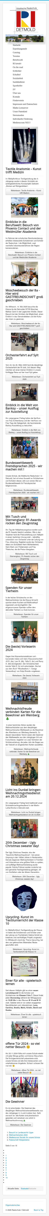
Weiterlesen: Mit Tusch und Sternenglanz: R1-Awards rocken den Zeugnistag (24, 556)
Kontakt (16, 97)
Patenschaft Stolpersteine (19, 1139)
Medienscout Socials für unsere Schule (24, 1137)
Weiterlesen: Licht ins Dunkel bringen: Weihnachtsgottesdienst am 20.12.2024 (25, 813)
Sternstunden (18, 115)
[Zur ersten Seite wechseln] (7, 1150)
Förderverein (18, 100)
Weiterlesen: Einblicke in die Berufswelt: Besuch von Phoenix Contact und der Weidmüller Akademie (24, 255)
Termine (16, 56)
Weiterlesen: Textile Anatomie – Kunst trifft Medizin (25, 191)
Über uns (17, 93)
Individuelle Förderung (23, 119)
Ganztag (16, 52)
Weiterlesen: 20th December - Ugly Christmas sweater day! (26, 877)
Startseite (17, 45)
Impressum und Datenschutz (25, 104)
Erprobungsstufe (20, 49)
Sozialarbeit (18, 78)
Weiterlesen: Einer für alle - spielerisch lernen (25, 1015)
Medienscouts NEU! (21, 122)
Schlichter (17, 71)
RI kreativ (17, 63)
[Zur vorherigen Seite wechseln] (7, 1153)
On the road (18, 67)
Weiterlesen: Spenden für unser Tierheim (25, 615)
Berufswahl (18, 60)
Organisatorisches (13, 1205)
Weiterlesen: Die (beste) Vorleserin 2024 (26, 676)
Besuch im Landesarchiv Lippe (21, 1132)
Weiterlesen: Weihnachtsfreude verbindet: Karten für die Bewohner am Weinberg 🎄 (24, 751)
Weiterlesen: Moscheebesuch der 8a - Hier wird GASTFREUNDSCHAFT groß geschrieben (25, 326)
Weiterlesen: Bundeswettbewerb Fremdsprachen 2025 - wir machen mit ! (24, 491)
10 (6, 1177)
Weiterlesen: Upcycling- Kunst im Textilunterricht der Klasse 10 (25, 950)
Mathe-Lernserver (20, 108)
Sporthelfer (17, 86)
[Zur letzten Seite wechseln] (7, 1182)
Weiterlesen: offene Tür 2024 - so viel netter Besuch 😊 (26, 1071)
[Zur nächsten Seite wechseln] (7, 1180)
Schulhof (17, 74)
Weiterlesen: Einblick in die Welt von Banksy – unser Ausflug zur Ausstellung (24, 431)
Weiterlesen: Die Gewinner (20, 1124)
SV (14, 89)
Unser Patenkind (20, 111)
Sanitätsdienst (18, 82)
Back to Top (38, 1210)
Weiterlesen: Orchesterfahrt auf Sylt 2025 (25, 377)
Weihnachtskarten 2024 (18, 1135)
